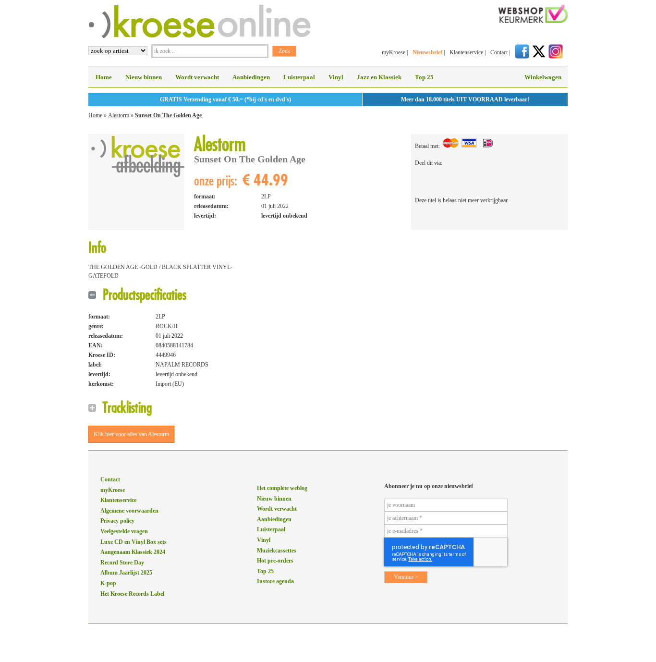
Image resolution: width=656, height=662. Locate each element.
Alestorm (118, 115)
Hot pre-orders (275, 560)
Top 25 (424, 77)
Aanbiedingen (251, 77)
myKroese (393, 52)
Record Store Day (122, 562)
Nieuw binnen (143, 77)
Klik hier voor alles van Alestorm (131, 434)
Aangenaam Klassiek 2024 (132, 552)
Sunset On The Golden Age (168, 115)
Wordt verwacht (197, 77)
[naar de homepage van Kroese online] (199, 36)
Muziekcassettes (276, 550)
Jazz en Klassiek (379, 77)
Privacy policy (117, 520)
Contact (499, 52)
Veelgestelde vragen (124, 531)
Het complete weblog (282, 488)
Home (104, 77)
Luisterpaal (299, 77)
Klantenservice (466, 52)
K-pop (108, 583)
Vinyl (335, 77)
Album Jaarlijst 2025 (126, 572)
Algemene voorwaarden (129, 510)
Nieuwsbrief (427, 52)
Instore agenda (275, 581)
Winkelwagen (542, 77)
